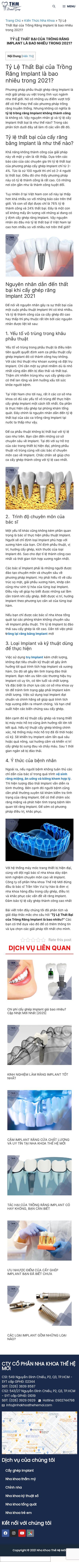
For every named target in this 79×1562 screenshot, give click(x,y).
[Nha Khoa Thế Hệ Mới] (11, 6)
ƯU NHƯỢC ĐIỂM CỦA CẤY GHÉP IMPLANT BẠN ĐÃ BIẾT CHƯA (32, 1272)
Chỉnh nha (14, 1487)
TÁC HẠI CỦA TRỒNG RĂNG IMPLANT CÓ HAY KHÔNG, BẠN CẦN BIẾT (38, 1206)
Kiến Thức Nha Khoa (39, 20)
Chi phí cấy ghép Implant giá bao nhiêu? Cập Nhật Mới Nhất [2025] (36, 1011)
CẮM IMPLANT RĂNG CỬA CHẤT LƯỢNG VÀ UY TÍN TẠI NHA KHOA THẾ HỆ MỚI (38, 1141)
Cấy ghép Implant (20, 1470)
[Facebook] (5, 1533)
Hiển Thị (27, 56)
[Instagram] (13, 1533)
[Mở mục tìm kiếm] (54, 6)
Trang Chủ (13, 20)
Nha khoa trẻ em (19, 1513)
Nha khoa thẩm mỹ (21, 1479)
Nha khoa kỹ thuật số (22, 1496)
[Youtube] (22, 1533)
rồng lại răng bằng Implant (27, 634)
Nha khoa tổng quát (21, 1504)
